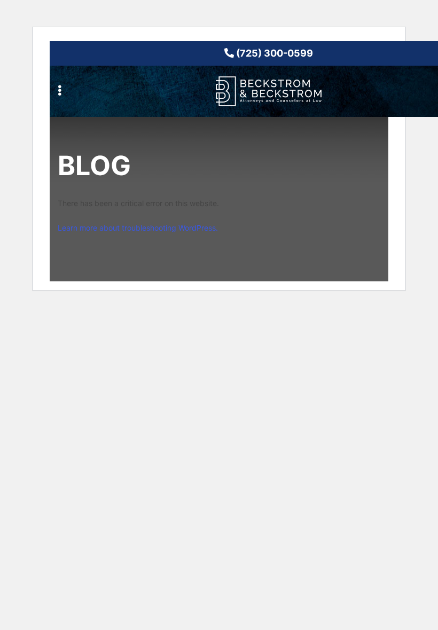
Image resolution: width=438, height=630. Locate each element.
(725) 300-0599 (273, 53)
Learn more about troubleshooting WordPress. (138, 227)
